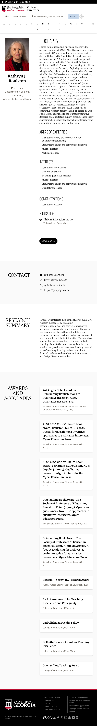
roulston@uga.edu (54, 274)
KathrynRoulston (56, 285)
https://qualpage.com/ (56, 290)
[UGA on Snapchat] (69, 718)
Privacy (72, 712)
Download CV (48, 240)
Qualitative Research (52, 204)
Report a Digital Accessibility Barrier (79, 701)
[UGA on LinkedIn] (77, 718)
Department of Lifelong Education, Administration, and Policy (17, 95)
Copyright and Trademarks (79, 709)
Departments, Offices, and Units (49, 16)
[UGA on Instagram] (66, 718)
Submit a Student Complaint (79, 697)
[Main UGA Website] (16, 2)
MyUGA (47, 703)
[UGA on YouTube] (73, 718)
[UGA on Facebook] (58, 718)
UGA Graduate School (52, 709)
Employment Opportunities (79, 706)
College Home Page (17, 16)
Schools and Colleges (52, 697)
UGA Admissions (50, 706)
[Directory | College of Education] (21, 9)
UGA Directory (49, 700)
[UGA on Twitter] (62, 718)
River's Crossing (53, 280)
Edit (74, 16)
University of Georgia (22, 705)
